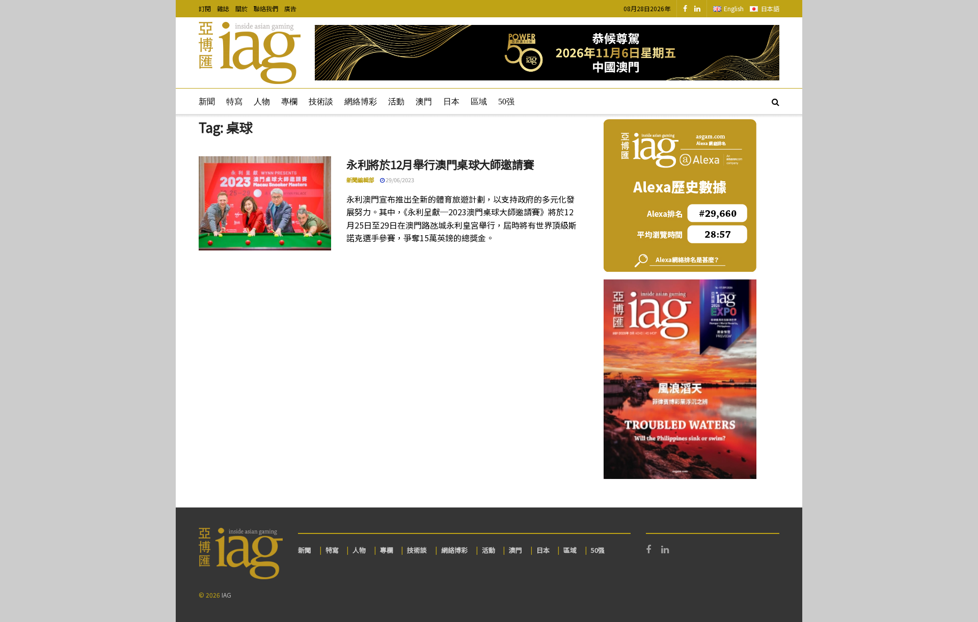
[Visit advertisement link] (547, 52)
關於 (241, 8)
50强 (506, 101)
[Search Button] (775, 101)
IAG (226, 594)
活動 (396, 101)
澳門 (424, 101)
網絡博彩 (360, 101)
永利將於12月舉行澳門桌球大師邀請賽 (440, 164)
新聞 (207, 101)
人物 (262, 101)
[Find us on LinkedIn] (697, 8)
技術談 (321, 101)
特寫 (234, 101)
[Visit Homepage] (250, 53)
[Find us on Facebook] (685, 8)
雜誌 (223, 8)
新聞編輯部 (360, 180)
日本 (451, 101)
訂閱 (205, 8)
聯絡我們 (266, 8)
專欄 (289, 101)
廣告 (290, 8)
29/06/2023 (399, 180)
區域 (479, 101)
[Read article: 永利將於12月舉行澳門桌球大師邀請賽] (265, 203)
